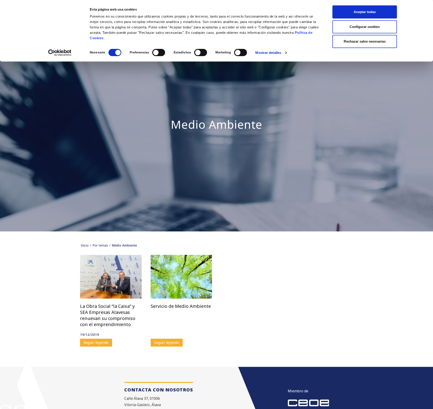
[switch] (158, 52)
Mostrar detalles (268, 53)
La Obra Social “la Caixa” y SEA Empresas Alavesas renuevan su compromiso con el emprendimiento (107, 315)
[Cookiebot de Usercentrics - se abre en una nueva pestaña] (60, 52)
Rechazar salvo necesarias (365, 41)
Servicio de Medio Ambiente (181, 306)
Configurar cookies (365, 27)
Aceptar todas (365, 12)
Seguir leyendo (96, 342)
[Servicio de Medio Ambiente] (181, 277)
